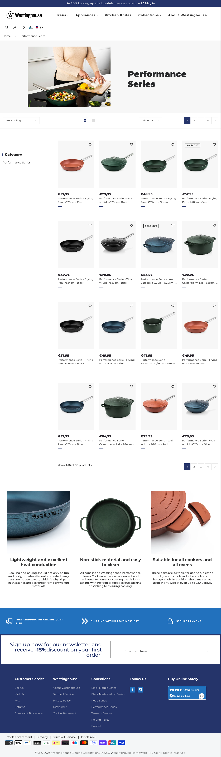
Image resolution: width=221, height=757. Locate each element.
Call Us (19, 687)
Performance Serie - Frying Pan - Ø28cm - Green (200, 200)
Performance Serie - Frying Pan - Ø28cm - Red (75, 200)
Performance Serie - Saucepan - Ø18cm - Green (158, 361)
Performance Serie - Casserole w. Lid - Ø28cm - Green (199, 281)
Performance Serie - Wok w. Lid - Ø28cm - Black (115, 281)
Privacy (42, 737)
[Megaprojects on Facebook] (132, 690)
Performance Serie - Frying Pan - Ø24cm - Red (200, 361)
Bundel (96, 726)
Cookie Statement (64, 713)
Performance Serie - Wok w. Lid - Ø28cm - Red (157, 442)
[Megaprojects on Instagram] (140, 690)
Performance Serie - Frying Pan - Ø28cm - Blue (75, 442)
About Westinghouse (66, 687)
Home (7, 36)
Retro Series (99, 700)
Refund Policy (100, 719)
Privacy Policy (62, 700)
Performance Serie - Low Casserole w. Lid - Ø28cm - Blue (158, 281)
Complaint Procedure (28, 713)
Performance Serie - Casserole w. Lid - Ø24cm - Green (116, 442)
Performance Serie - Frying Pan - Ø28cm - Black (75, 361)
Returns (20, 707)
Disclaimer (60, 707)
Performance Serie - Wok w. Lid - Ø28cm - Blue (198, 442)
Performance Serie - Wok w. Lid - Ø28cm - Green (115, 200)
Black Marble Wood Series (107, 694)
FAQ (17, 700)
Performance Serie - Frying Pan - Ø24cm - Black (75, 281)
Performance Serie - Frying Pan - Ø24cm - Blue (117, 361)
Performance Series (32, 36)
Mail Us (19, 694)
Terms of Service (63, 694)
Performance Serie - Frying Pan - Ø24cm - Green (158, 200)
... (201, 120)
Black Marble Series (103, 687)
